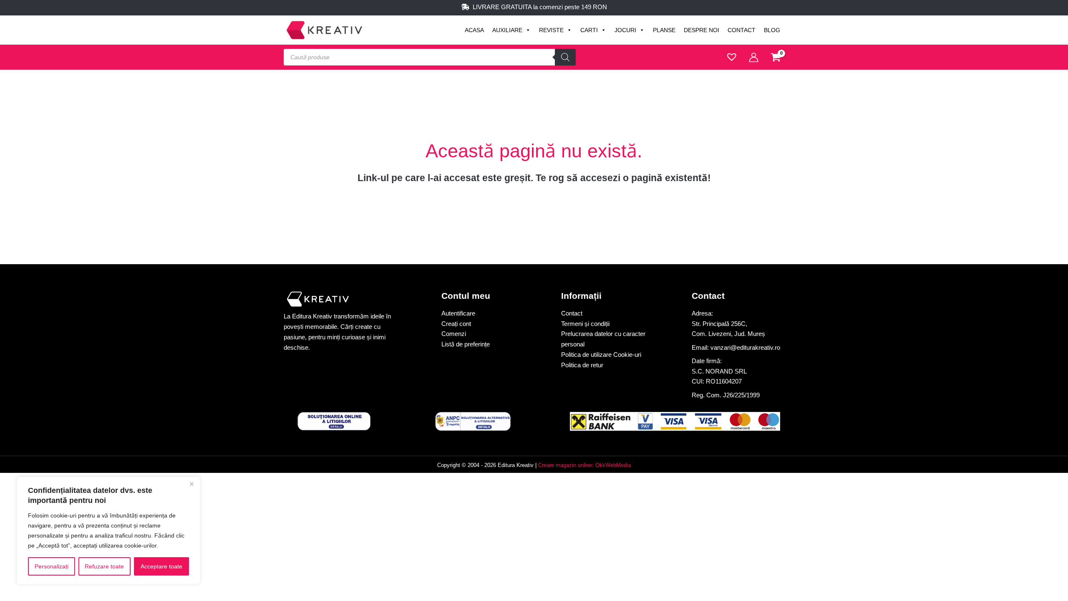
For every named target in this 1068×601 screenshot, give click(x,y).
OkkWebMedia (613, 465)
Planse (664, 30)
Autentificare (458, 313)
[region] (108, 530)
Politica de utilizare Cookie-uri (601, 354)
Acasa (474, 30)
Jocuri (625, 30)
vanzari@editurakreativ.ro (745, 347)
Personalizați (51, 566)
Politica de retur (582, 365)
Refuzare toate (104, 566)
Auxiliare (507, 30)
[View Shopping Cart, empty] (775, 58)
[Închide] (191, 484)
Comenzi (453, 333)
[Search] (565, 57)
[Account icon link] (753, 57)
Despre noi (701, 30)
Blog (772, 30)
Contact (742, 30)
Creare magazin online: (566, 465)
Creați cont (456, 323)
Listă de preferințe (465, 344)
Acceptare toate (161, 566)
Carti (589, 30)
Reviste (551, 30)
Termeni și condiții (585, 323)
